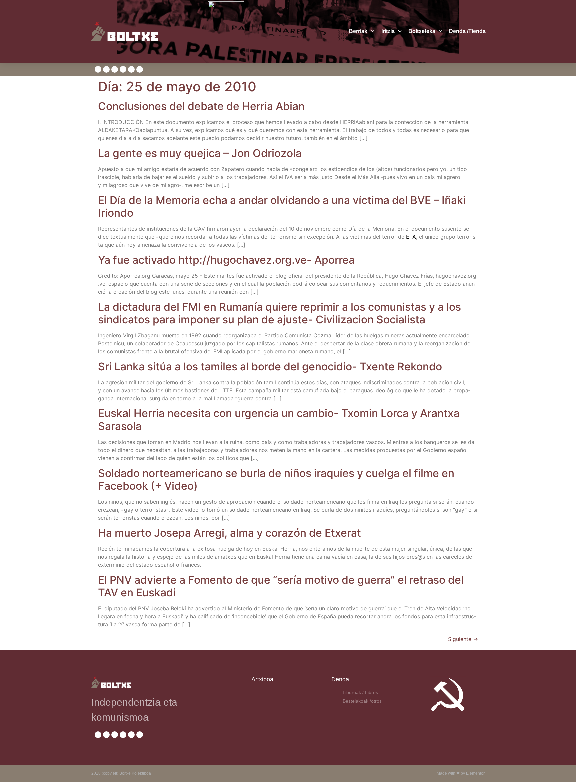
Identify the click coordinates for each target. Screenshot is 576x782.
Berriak (358, 31)
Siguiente (463, 639)
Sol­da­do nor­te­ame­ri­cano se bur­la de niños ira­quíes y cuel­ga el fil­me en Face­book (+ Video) (276, 479)
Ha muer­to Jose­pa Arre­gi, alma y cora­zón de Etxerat (229, 532)
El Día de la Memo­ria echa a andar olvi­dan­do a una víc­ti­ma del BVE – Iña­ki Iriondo (282, 206)
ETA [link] (411, 236)
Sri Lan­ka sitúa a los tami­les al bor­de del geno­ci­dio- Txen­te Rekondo (270, 366)
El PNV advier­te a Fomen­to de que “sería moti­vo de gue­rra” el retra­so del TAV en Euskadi (281, 586)
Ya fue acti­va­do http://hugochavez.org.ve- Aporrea (226, 259)
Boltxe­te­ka (421, 31)
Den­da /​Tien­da (467, 31)
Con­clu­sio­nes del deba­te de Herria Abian (201, 106)
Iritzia (388, 31)
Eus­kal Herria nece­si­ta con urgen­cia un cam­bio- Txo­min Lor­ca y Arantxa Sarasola (279, 419)
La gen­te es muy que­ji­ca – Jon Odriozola (200, 153)
